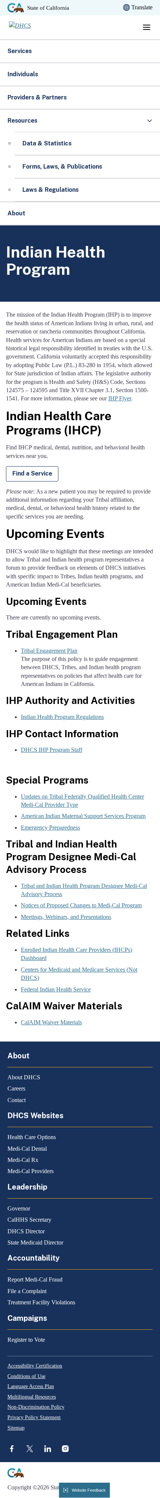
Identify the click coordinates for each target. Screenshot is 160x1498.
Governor (18, 1208)
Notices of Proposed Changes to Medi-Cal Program (81, 905)
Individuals (22, 74)
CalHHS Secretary (29, 1219)
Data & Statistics (46, 143)
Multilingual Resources (31, 1397)
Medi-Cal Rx (22, 1160)
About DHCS (23, 1077)
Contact (16, 1100)
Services (19, 51)
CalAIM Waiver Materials (51, 1022)
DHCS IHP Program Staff (51, 750)
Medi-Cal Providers (30, 1171)
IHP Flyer (119, 398)
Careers (16, 1088)
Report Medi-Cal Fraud (35, 1279)
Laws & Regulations (50, 189)
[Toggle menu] (146, 27)
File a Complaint (27, 1291)
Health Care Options (31, 1137)
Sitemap (16, 1428)
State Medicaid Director (35, 1242)
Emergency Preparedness (50, 827)
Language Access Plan (30, 1386)
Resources (22, 120)
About (16, 213)
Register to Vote (26, 1339)
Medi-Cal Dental (27, 1148)
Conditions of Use (26, 1376)
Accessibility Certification (34, 1366)
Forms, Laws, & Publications (62, 166)
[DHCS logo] (31, 27)
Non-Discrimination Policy (35, 1407)
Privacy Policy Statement (34, 1417)
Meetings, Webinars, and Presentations (66, 917)
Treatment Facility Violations (41, 1302)
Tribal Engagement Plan (49, 651)
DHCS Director (26, 1231)
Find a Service (32, 473)
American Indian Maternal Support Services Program (83, 816)
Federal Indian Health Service (56, 989)
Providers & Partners (37, 97)
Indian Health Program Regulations (62, 717)
